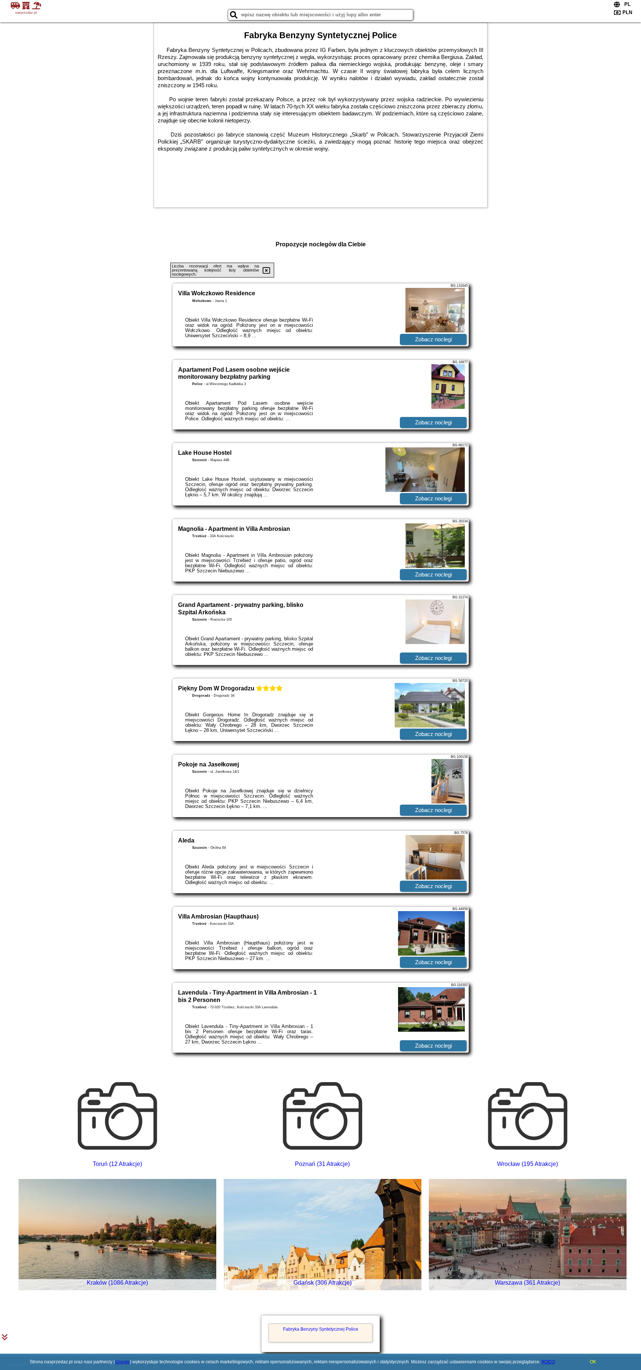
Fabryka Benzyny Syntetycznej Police (320, 1329)
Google (122, 1361)
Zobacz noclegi (433, 339)
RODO (548, 1361)
